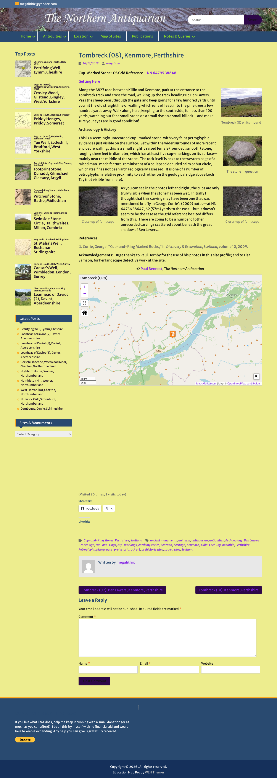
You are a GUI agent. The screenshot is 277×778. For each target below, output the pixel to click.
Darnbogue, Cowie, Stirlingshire (42, 408)
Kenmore (193, 545)
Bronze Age (86, 545)
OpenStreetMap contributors (244, 383)
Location (81, 36)
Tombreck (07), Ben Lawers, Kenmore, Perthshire (122, 590)
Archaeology (233, 540)
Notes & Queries (177, 36)
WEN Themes (154, 772)
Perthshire (122, 540)
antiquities (216, 540)
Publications (142, 36)
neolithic (228, 545)
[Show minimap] (256, 376)
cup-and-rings (106, 545)
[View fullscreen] (84, 303)
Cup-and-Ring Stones (98, 540)
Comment (87, 617)
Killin (204, 545)
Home (26, 36)
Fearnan (166, 545)
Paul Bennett (151, 268)
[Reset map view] (84, 312)
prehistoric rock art (127, 549)
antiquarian (200, 540)
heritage (179, 545)
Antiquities (52, 36)
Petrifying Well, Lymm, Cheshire (42, 329)
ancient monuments (163, 540)
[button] (172, 334)
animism (184, 540)
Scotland (136, 540)
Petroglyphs (87, 549)
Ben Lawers (251, 540)
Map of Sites (111, 36)
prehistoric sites (152, 549)
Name (84, 663)
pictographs (104, 549)
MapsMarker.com (206, 383)
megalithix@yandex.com (38, 4)
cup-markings (127, 545)
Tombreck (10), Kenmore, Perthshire (229, 590)
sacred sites (172, 549)
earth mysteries (148, 545)
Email (145, 663)
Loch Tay (215, 545)
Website (207, 663)
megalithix (113, 63)
